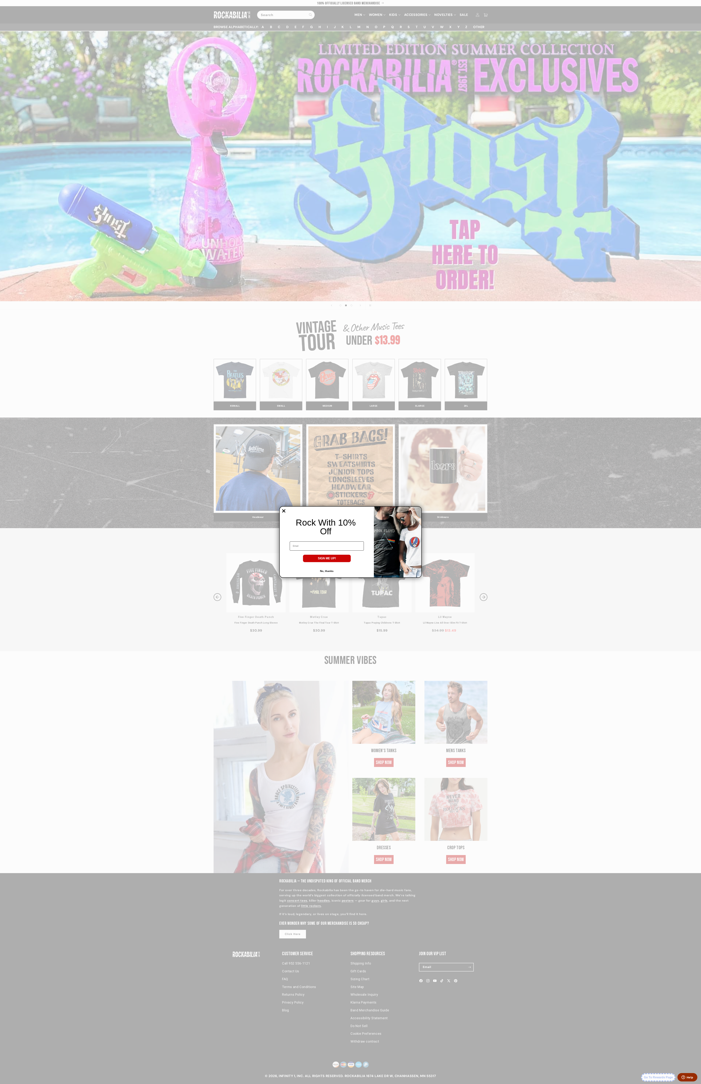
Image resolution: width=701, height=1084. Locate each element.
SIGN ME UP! (327, 558)
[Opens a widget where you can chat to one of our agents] (687, 1077)
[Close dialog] (284, 511)
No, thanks (327, 571)
